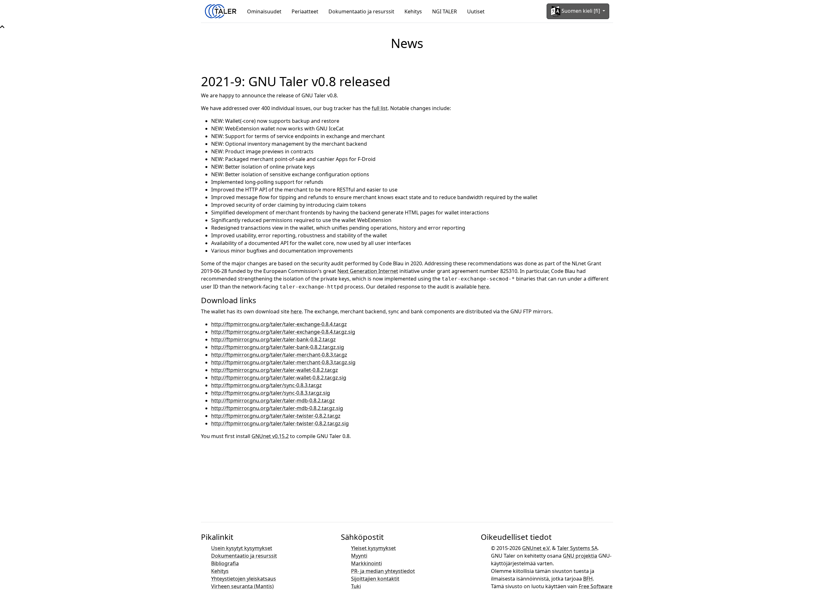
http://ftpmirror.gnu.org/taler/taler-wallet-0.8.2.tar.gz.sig (278, 377)
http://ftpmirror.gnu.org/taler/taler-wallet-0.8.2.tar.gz (274, 369)
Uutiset (476, 11)
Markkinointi (366, 563)
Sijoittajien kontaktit (375, 578)
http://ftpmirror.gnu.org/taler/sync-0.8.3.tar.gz (266, 385)
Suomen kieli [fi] (580, 10)
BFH (588, 578)
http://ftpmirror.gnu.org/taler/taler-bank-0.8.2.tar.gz (273, 339)
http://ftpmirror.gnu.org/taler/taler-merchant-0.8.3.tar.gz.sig (283, 362)
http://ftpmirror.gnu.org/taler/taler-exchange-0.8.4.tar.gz (279, 324)
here (483, 286)
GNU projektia (580, 555)
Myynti (359, 555)
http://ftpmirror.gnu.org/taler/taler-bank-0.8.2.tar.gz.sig (277, 347)
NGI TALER (444, 11)
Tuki (356, 586)
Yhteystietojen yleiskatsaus (243, 578)
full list (380, 108)
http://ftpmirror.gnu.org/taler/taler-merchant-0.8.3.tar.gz (279, 354)
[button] (2, 26)
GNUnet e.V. (536, 548)
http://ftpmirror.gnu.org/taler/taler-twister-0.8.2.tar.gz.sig (280, 423)
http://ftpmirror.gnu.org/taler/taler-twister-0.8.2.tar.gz (276, 415)
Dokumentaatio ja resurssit (361, 11)
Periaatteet (305, 11)
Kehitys (413, 11)
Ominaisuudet (264, 11)
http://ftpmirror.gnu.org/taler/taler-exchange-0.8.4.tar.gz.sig (283, 331)
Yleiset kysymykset (373, 548)
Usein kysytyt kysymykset (241, 548)
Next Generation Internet (367, 271)
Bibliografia (225, 563)
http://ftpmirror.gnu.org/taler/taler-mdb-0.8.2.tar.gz (273, 400)
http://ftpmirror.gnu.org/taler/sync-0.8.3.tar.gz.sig (270, 392)
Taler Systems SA (577, 548)
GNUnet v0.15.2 (270, 436)
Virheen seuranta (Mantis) (242, 586)
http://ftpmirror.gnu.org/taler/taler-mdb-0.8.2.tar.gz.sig (277, 408)
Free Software (595, 586)
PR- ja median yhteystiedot (383, 571)
